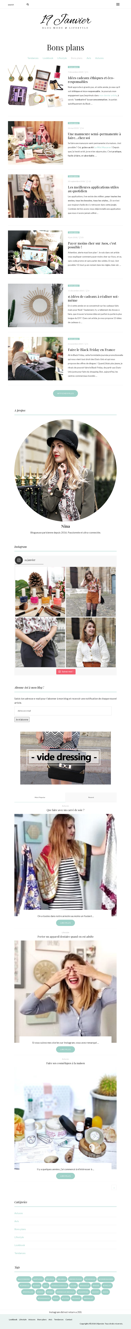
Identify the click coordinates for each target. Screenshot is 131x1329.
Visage (77, 1298)
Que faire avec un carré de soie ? (65, 810)
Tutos (66, 1298)
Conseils (25, 1285)
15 (90, 181)
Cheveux (91, 1279)
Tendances (33, 58)
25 (82, 237)
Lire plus (65, 923)
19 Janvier (65, 20)
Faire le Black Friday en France (91, 349)
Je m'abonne (22, 719)
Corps (37, 1285)
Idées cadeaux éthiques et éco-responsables (91, 79)
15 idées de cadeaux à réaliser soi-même (93, 298)
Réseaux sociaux (66, 1292)
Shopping (84, 1292)
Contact (69, 1319)
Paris (40, 1292)
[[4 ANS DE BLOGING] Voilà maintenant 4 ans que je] (91, 592)
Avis (89, 58)
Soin (106, 1292)
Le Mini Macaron (102, 147)
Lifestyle (62, 58)
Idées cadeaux (60, 1285)
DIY (46, 1285)
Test (56, 1298)
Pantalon (28, 1292)
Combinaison (106, 1279)
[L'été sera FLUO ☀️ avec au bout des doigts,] (40, 592)
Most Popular (40, 797)
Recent (91, 797)
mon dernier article (108, 95)
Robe (50, 1292)
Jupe (74, 1285)
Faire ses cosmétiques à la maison (65, 1063)
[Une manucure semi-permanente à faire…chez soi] (35, 143)
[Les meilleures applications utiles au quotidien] (35, 196)
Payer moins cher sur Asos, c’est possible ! (92, 245)
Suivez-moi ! (67, 671)
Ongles (107, 1285)
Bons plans (76, 58)
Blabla (62, 1279)
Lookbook (48, 58)
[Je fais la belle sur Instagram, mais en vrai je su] (91, 642)
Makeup (85, 1285)
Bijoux (50, 1279)
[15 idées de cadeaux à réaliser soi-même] (35, 305)
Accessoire (24, 1279)
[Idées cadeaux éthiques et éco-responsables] (35, 87)
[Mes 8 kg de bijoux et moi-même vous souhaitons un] (40, 642)
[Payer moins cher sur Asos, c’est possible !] (35, 252)
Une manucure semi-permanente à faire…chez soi (94, 136)
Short (96, 1292)
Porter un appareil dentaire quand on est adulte (66, 936)
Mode (96, 1285)
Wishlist (89, 1298)
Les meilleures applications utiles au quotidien (93, 189)
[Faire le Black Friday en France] (35, 358)
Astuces (99, 58)
